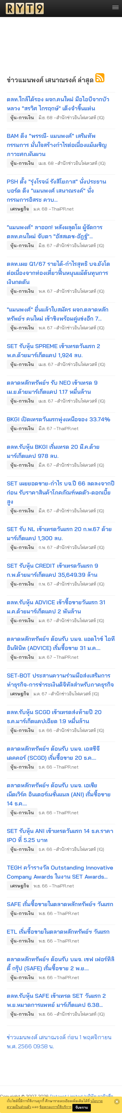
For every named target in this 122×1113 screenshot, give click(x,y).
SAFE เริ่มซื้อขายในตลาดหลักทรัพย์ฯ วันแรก (60, 904)
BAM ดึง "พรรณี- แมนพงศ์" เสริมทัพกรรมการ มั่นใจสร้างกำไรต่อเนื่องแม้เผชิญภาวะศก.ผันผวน (57, 144)
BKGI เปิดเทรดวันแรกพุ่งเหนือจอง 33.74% (58, 419)
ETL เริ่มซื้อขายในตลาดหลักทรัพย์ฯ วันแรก (58, 931)
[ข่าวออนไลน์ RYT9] (23, 8)
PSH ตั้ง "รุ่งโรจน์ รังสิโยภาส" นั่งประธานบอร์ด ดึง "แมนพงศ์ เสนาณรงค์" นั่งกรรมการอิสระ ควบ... (56, 190)
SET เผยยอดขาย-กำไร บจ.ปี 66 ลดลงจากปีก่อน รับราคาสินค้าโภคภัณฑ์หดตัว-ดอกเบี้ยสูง (61, 492)
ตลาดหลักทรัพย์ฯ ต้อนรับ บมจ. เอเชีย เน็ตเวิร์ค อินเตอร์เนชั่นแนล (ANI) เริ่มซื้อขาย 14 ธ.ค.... (59, 794)
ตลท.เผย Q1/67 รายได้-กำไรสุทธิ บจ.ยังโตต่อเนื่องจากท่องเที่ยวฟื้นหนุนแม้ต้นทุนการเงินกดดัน (58, 272)
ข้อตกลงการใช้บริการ (55, 1106)
